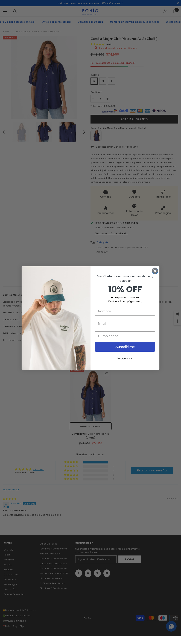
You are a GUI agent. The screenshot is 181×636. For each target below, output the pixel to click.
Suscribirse (125, 347)
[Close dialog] (155, 271)
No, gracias (125, 358)
